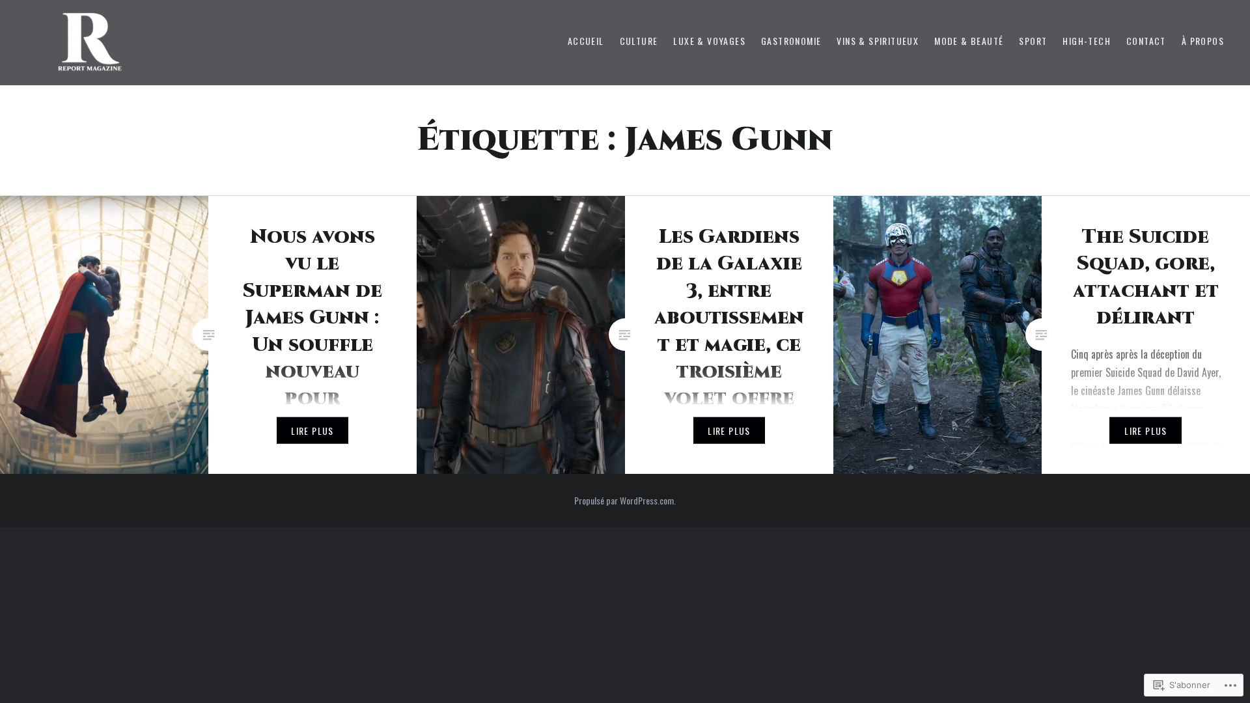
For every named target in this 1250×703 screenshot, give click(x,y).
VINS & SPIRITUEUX (878, 41)
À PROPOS (1203, 41)
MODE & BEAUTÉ (968, 41)
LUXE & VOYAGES (709, 41)
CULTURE (639, 41)
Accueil (586, 41)
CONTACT (1146, 41)
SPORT (1033, 41)
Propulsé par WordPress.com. (625, 500)
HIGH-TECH (1086, 41)
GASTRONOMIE (791, 41)
